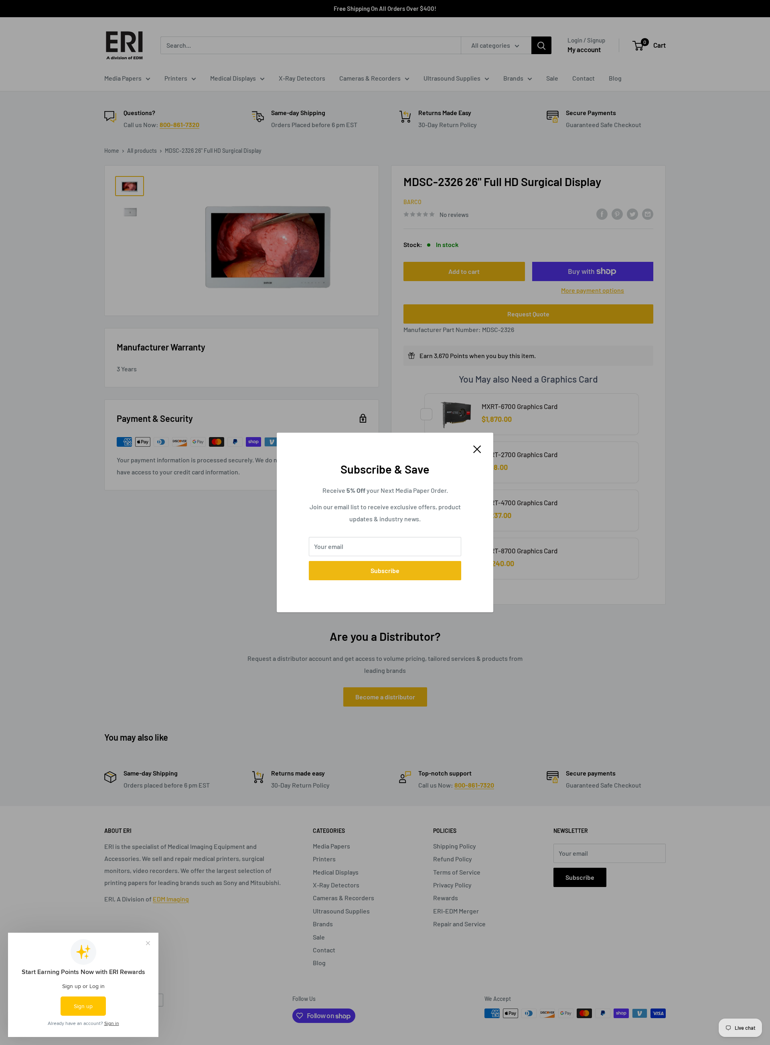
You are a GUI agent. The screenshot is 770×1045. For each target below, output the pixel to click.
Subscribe (385, 570)
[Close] (477, 448)
